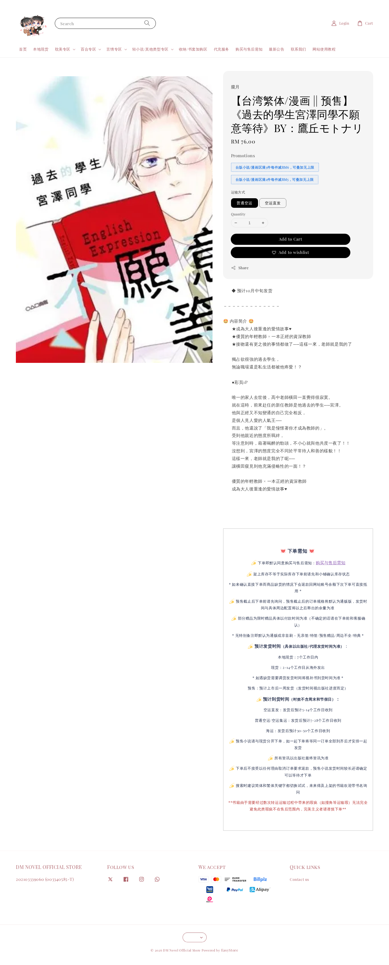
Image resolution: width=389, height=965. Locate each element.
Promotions (243, 155)
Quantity (238, 214)
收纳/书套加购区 (193, 49)
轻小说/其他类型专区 (150, 49)
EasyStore (229, 950)
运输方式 (238, 192)
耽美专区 (62, 49)
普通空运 (244, 202)
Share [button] (243, 267)
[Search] (147, 23)
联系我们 (298, 49)
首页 (23, 49)
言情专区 (114, 49)
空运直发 (273, 202)
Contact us (299, 879)
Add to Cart (290, 239)
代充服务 (221, 49)
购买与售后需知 (249, 49)
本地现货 (40, 49)
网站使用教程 (324, 49)
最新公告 (276, 49)
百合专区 (88, 49)
